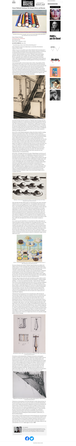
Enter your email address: (51, 0)
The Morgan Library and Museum (18, 38)
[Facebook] (27, 438)
